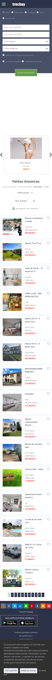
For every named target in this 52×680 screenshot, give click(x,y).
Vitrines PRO (10, 18)
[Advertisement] (26, 105)
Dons (42, 12)
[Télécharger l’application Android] (10, 622)
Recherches (18, 12)
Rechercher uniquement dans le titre (20, 55)
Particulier (37, 187)
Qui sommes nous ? (26, 636)
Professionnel (23, 193)
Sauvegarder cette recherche (27, 208)
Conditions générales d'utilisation (26, 632)
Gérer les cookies (28, 671)
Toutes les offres (9, 187)
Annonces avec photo (33, 61)
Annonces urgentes (13, 61)
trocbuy (30, 612)
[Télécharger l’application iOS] (28, 622)
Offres (8, 12)
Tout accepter (11, 671)
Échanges (31, 12)
